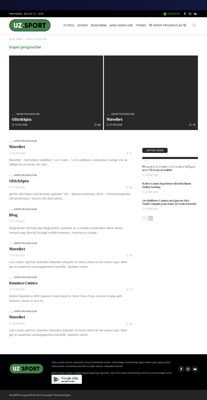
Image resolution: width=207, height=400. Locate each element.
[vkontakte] (195, 13)
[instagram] (190, 13)
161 (194, 177)
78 (193, 125)
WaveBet (115, 119)
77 (130, 289)
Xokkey (82, 25)
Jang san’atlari (121, 25)
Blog (13, 215)
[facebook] (184, 13)
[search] (194, 25)
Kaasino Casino (23, 283)
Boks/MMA (99, 25)
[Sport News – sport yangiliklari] (26, 368)
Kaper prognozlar (167, 25)
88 (99, 125)
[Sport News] (30, 25)
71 (130, 153)
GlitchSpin (22, 119)
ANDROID (173, 13)
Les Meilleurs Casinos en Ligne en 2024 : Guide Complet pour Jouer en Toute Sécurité (169, 202)
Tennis (141, 25)
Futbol (69, 25)
